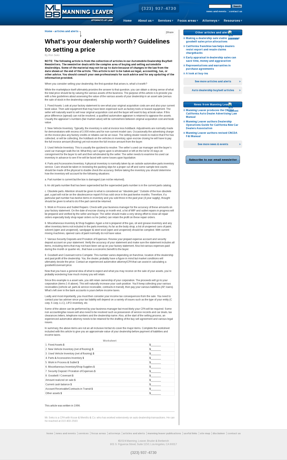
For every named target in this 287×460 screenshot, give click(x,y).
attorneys (114, 433)
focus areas (98, 433)
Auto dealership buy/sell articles (213, 90)
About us (145, 20)
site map (205, 433)
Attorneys (209, 20)
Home (127, 20)
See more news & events (213, 144)
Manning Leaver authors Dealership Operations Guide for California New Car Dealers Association (212, 125)
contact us (235, 11)
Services (164, 20)
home (49, 433)
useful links (190, 433)
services (83, 433)
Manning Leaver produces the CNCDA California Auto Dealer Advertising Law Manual (211, 113)
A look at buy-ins (197, 73)
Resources (232, 20)
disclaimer (219, 433)
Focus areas (187, 20)
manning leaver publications (164, 433)
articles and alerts (66, 31)
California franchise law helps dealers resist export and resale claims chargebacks (210, 49)
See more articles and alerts (213, 81)
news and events (216, 11)
